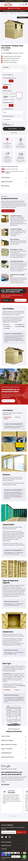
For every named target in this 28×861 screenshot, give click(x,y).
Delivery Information (6, 181)
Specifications (5, 186)
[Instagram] (10, 837)
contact (16, 340)
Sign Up (20, 832)
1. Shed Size (6, 67)
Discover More (6, 211)
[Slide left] (9, 816)
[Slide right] (18, 816)
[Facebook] (2, 837)
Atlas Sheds (8, 4)
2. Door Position (14, 75)
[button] (26, 4)
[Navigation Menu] (2, 4)
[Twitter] (6, 837)
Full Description (5, 177)
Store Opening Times (10, 1)
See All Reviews (5, 784)
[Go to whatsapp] (24, 856)
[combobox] (20, 4)
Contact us (19, 300)
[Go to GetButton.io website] (24, 859)
